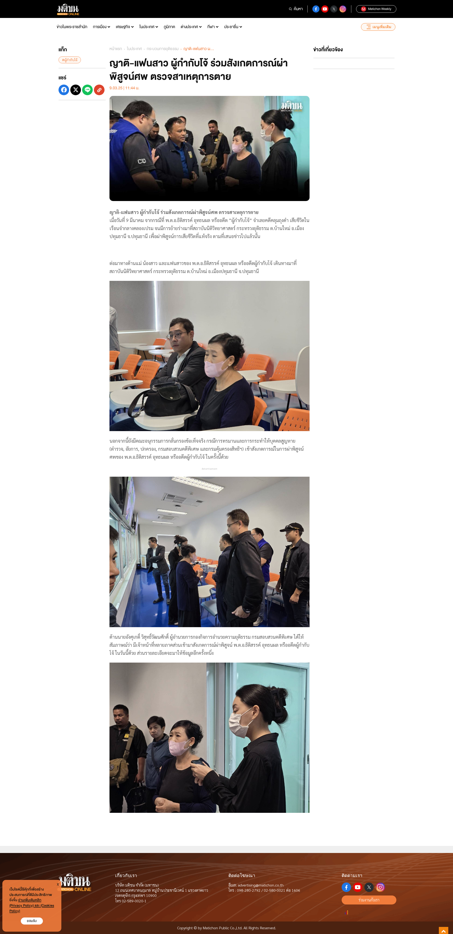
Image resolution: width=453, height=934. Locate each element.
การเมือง (99, 26)
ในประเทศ (146, 26)
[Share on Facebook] (64, 90)
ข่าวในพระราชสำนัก (72, 26)
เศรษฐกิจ (123, 26)
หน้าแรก (115, 48)
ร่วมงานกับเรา (369, 899)
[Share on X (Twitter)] (75, 90)
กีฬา (211, 26)
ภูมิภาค (169, 26)
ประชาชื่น (231, 26)
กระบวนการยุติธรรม (163, 48)
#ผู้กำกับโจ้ (69, 60)
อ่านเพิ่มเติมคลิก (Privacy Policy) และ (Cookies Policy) (31, 905)
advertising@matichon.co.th (261, 885)
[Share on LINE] (87, 90)
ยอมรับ (32, 921)
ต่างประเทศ (189, 26)
